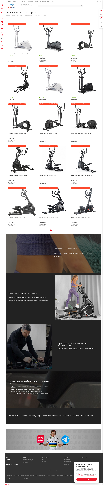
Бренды (43, 462)
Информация (45, 457)
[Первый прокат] (2, 38)
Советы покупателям (12, 464)
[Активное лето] (2, 28)
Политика (44, 461)
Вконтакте (50, 471)
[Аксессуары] (2, 15)
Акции (8, 459)
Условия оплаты (67, 459)
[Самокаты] (2, 32)
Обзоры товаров (10, 461)
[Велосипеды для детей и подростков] (2, 12)
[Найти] (81, 6)
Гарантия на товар (67, 462)
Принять (87, 479)
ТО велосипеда (25, 464)
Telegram (54, 471)
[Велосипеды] (2, 8)
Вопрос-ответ (66, 464)
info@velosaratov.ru (85, 460)
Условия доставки (67, 461)
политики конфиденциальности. (86, 475)
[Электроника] (2, 18)
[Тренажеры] (2, 25)
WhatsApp (57, 471)
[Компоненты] (2, 42)
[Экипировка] (2, 22)
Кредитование (25, 462)
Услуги (24, 457)
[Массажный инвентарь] (2, 45)
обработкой (80, 474)
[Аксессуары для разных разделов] (2, 48)
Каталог (8, 457)
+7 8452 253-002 (96, 6)
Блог (42, 459)
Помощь (66, 457)
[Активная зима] (2, 35)
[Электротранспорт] (2, 5)
